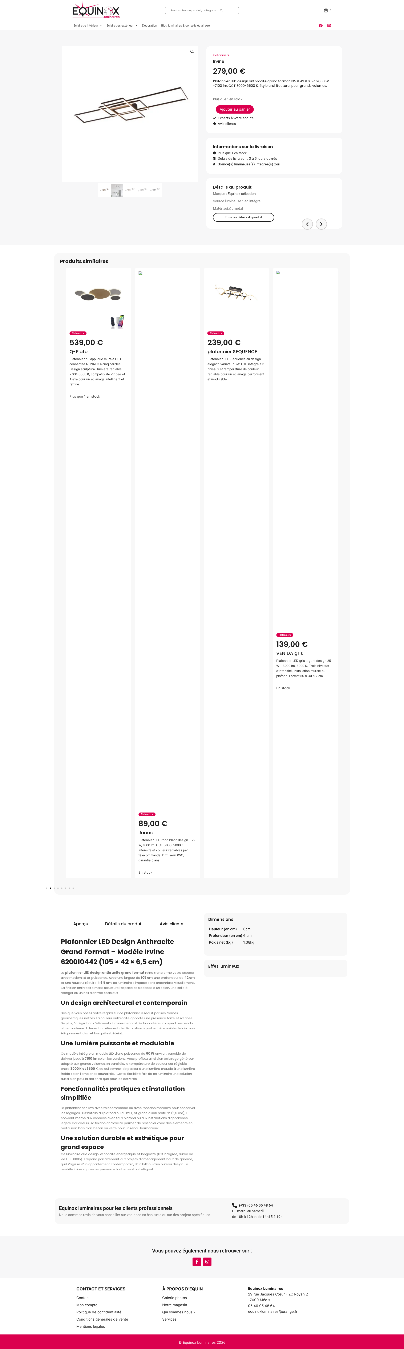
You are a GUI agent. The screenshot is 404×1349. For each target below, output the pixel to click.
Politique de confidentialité (98, 1312)
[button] (192, 51)
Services (169, 1319)
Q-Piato (78, 351)
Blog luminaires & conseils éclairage (185, 25)
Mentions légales (90, 1326)
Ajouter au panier (235, 109)
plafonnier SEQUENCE (232, 351)
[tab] (81, 923)
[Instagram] (329, 25)
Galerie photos (174, 1298)
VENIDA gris (289, 653)
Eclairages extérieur (120, 25)
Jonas (145, 832)
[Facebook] (320, 25)
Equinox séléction (242, 194)
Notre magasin (174, 1305)
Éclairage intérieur (85, 25)
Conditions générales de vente (102, 1319)
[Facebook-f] (197, 1262)
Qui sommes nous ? (178, 1312)
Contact (83, 1298)
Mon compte (86, 1305)
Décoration (149, 25)
